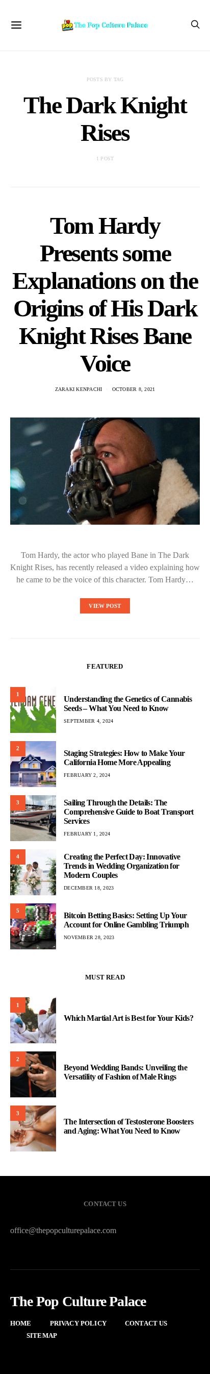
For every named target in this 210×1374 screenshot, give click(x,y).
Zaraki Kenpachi (78, 389)
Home (21, 1323)
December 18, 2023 (89, 888)
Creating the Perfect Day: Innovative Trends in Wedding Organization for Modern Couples (122, 865)
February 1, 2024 (87, 834)
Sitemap (42, 1335)
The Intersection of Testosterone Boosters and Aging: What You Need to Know (128, 1126)
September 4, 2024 (88, 721)
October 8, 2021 (133, 389)
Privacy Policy (78, 1323)
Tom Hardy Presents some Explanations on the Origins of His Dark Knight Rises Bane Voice (104, 294)
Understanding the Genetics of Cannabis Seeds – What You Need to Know (128, 704)
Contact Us (146, 1323)
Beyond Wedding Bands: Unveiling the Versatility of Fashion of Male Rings (125, 1072)
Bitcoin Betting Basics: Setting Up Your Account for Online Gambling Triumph (126, 920)
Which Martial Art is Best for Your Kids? (128, 1018)
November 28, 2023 (89, 937)
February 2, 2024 (87, 775)
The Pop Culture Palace (78, 1301)
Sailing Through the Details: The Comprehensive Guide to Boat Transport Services (129, 811)
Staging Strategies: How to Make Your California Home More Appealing (124, 758)
